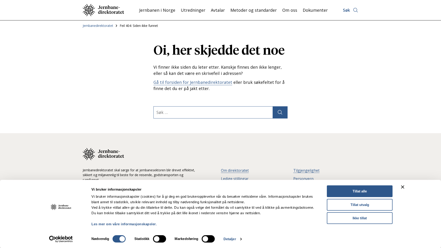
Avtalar (218, 10)
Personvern (303, 178)
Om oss (289, 10)
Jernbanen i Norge (157, 10)
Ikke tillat (360, 218)
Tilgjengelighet (306, 170)
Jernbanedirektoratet (98, 25)
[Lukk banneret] (402, 187)
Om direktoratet (235, 170)
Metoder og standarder (253, 10)
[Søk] (280, 112)
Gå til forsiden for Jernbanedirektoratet (192, 82)
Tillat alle (360, 191)
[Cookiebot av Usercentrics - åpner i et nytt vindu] (61, 239)
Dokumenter (315, 10)
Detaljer (229, 239)
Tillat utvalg (360, 205)
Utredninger (193, 10)
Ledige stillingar (235, 178)
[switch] (159, 238)
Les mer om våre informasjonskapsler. (124, 224)
